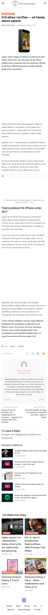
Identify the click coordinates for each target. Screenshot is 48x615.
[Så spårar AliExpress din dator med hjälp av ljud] (7, 453)
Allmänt (6, 533)
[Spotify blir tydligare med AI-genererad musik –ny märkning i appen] (7, 498)
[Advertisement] (24, 98)
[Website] (40, 399)
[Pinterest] (38, 353)
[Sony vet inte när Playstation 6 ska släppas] (7, 475)
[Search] (45, 3)
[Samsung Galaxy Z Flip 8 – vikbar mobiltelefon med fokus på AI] (35, 566)
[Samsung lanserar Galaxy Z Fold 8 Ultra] (12, 566)
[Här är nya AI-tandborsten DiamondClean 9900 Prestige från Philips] (35, 526)
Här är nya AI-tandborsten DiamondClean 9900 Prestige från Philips (35, 544)
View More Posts (24, 373)
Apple (13, 346)
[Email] (43, 353)
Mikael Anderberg (8, 25)
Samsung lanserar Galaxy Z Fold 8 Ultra (12, 580)
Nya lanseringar (8, 14)
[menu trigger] (4, 3)
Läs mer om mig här (25, 394)
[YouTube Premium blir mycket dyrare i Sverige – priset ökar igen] (7, 464)
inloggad (19, 434)
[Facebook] (27, 353)
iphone (21, 346)
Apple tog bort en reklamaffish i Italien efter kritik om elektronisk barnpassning (11, 544)
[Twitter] (32, 353)
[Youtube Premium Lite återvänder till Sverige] (7, 487)
